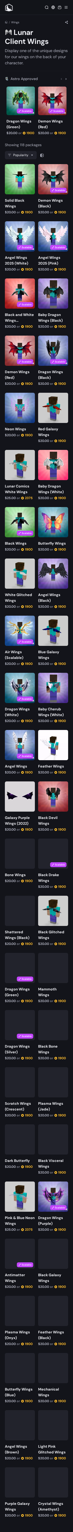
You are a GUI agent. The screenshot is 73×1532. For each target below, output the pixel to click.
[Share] (66, 22)
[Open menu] (66, 7)
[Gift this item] (16, 90)
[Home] (6, 22)
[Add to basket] (10, 90)
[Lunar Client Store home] (9, 7)
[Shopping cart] (60, 7)
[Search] (47, 7)
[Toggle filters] (42, 155)
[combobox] (21, 155)
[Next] (66, 78)
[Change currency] (53, 7)
